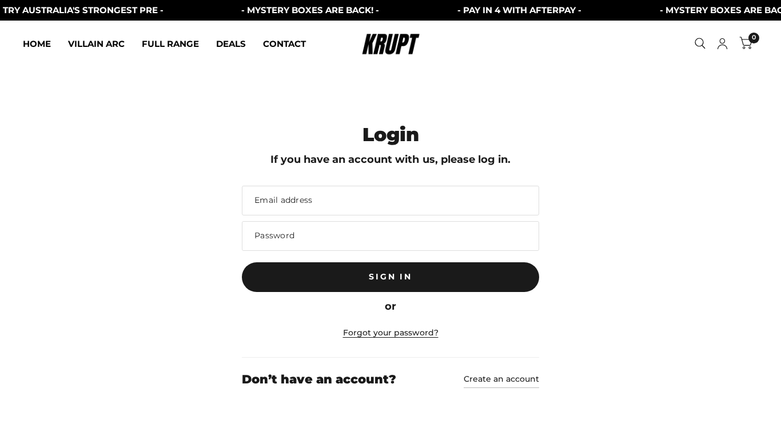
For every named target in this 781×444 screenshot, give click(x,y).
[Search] (700, 43)
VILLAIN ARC (96, 43)
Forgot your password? (391, 332)
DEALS (231, 43)
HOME (37, 43)
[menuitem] (41, 44)
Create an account (501, 378)
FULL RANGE (170, 43)
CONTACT (284, 43)
